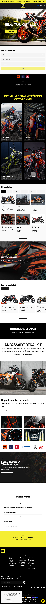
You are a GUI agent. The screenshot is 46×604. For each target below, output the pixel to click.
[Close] (21, 591)
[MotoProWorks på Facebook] (31, 587)
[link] (18, 76)
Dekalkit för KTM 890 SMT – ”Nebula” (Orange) (8, 228)
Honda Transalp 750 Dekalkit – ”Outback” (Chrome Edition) (21, 209)
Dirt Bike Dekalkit (11, 561)
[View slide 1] (21, 88)
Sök (23, 68)
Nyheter (29, 565)
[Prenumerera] (24, 582)
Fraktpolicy (28, 601)
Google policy (13, 595)
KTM (3, 206)
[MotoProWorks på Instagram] (34, 587)
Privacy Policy (8, 595)
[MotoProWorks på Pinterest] (44, 587)
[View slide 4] (25, 88)
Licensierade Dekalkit (30, 555)
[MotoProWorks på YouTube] (38, 587)
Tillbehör (11, 567)
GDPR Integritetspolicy (31, 568)
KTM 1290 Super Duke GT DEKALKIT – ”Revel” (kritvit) (7, 209)
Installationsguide (22, 560)
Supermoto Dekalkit (11, 558)
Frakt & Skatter (22, 565)
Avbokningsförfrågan (23, 555)
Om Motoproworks (31, 563)
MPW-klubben (31, 557)
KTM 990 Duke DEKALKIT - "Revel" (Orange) (21, 229)
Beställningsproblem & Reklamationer (23, 558)
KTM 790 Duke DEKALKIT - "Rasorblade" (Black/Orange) (9, 308)
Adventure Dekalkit (11, 553)
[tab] (3, 191)
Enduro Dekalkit (12, 563)
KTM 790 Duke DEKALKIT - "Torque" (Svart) (26, 308)
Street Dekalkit (12, 555)
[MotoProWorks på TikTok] (41, 587)
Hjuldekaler (11, 565)
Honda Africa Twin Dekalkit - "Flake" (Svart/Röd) (36, 229)
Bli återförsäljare (31, 560)
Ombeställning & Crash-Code (22, 563)
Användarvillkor (24, 601)
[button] (38, 5)
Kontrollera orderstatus (21, 553)
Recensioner (30, 553)
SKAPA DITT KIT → (11, 31)
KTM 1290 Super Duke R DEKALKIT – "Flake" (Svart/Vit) (37, 209)
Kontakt (32, 601)
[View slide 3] (23, 88)
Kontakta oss (21, 567)
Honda (18, 206)
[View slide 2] (22, 88)
